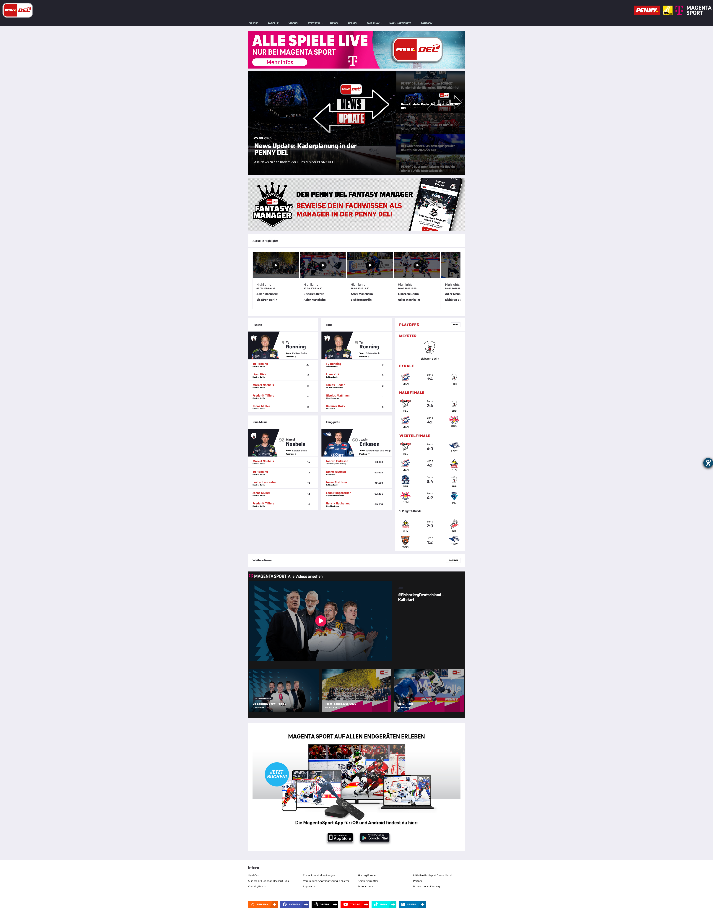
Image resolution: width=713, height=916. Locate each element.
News (334, 23)
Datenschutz (365, 886)
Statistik (313, 23)
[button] (458, 266)
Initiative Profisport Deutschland (432, 875)
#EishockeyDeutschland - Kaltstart (421, 597)
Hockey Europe (367, 875)
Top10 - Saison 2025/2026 (340, 704)
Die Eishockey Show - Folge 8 (269, 704)
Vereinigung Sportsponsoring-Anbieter (326, 881)
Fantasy (426, 23)
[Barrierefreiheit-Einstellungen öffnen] (708, 463)
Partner (417, 881)
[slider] (356, 282)
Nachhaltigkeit (400, 23)
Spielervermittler (368, 881)
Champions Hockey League (319, 875)
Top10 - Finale (405, 704)
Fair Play (373, 23)
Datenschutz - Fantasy (426, 886)
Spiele (253, 23)
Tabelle (273, 23)
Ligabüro (253, 875)
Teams (352, 23)
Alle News (453, 560)
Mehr (455, 324)
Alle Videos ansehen (305, 576)
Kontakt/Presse (257, 886)
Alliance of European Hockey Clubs (268, 881)
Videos (293, 23)
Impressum (309, 886)
